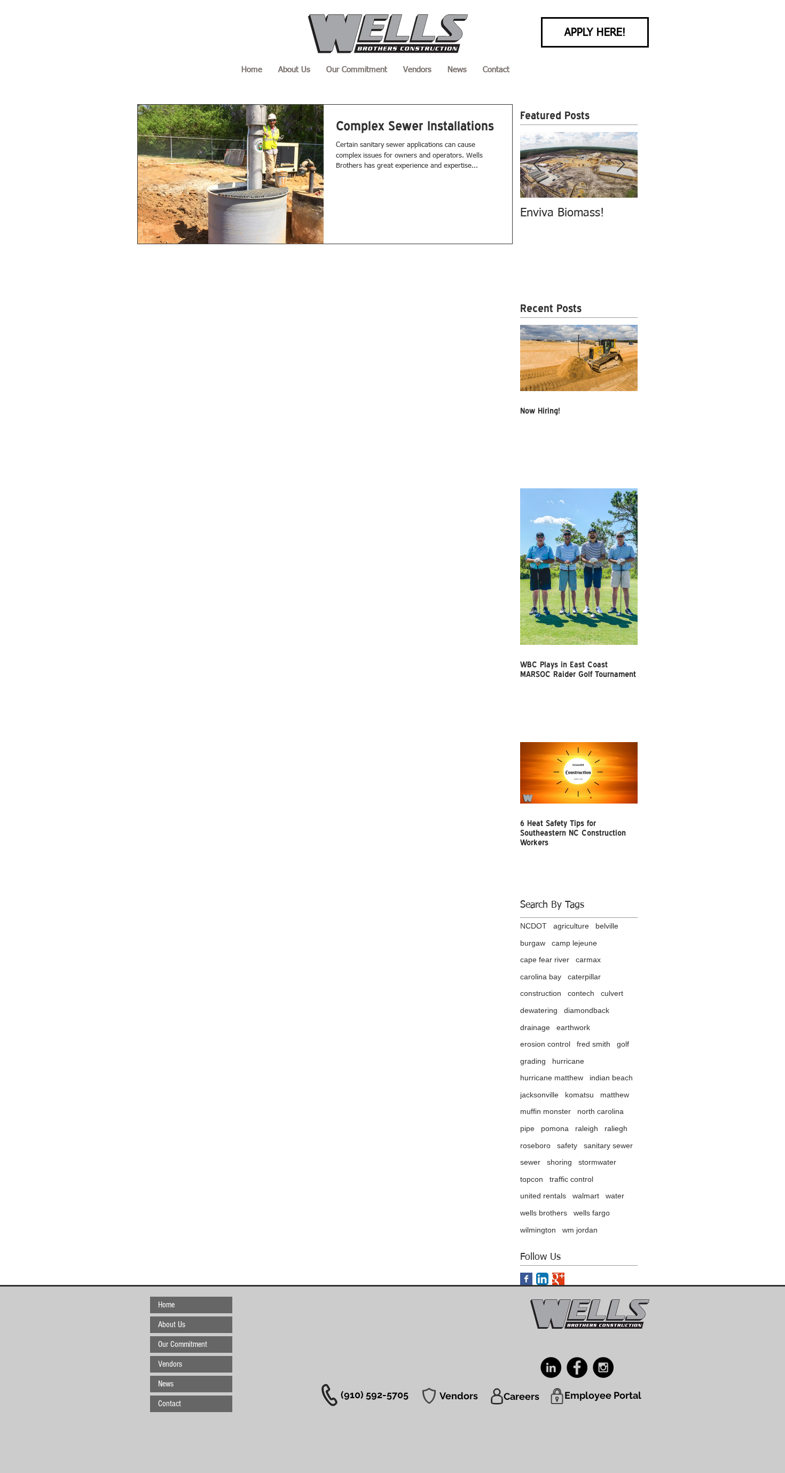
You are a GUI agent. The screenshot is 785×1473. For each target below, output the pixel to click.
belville (606, 926)
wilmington (538, 1230)
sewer (530, 1162)
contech (581, 993)
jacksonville (539, 1094)
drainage (535, 1027)
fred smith (593, 1044)
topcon (531, 1179)
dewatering (539, 1010)
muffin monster (545, 1111)
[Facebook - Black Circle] (577, 1367)
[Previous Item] (537, 165)
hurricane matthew (551, 1077)
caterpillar (584, 976)
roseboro (535, 1145)
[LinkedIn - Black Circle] (550, 1367)
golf (623, 1044)
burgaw (532, 943)
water (615, 1195)
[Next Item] (620, 165)
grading (533, 1061)
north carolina (600, 1111)
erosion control (545, 1044)
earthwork (573, 1027)
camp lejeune (574, 943)
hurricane (568, 1061)
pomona (555, 1128)
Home (166, 1305)
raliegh (616, 1128)
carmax (588, 959)
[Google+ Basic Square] (558, 1279)
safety (567, 1145)
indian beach (611, 1077)
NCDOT (533, 926)
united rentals (543, 1195)
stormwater (597, 1162)
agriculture (571, 926)
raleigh (586, 1128)
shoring (559, 1162)
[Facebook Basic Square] (526, 1279)
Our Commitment (182, 1344)
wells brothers (543, 1213)
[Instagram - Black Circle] (603, 1367)
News (166, 1384)
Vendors (170, 1364)
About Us (171, 1324)
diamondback (586, 1010)
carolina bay (540, 976)
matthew (614, 1094)
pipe (527, 1128)
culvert (612, 993)
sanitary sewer (608, 1145)
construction (540, 993)
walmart (585, 1195)
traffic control (571, 1179)
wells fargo (592, 1213)
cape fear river (544, 959)
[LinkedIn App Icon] (542, 1279)
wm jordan (580, 1230)
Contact (169, 1403)
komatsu (579, 1094)
